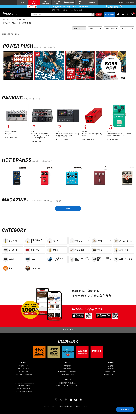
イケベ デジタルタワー (24, 388)
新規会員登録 (130, 2)
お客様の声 (67, 366)
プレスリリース (88, 406)
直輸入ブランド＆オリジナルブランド (67, 386)
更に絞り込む (77, 28)
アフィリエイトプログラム (24, 374)
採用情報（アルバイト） (111, 374)
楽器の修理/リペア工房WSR (67, 383)
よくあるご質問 (23, 371)
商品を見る (125, 409)
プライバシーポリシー (49, 406)
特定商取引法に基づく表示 (65, 406)
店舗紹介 (110, 368)
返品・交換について (24, 368)
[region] (68, 177)
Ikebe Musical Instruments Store (24, 383)
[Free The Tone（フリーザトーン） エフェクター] (99, 176)
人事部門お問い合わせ (67, 374)
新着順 (91, 28)
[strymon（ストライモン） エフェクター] (72, 176)
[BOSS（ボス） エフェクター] (17, 176)
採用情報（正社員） (111, 371)
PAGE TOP (69, 329)
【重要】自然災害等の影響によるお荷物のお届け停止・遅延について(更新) (68, 10)
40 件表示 (124, 28)
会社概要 (110, 366)
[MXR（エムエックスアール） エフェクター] (44, 176)
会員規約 (78, 406)
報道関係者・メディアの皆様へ (67, 371)
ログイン (122, 2)
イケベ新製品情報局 (24, 386)
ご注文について (23, 366)
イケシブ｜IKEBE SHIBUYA (24, 391)
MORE (68, 208)
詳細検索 (98, 14)
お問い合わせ (67, 368)
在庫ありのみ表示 (110, 28)
